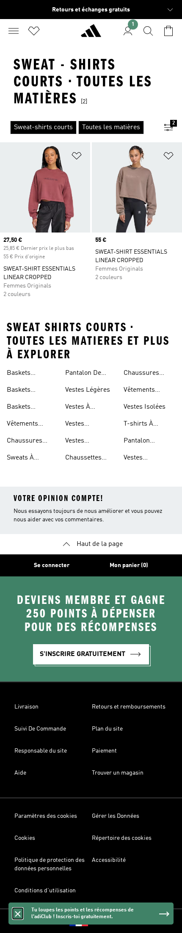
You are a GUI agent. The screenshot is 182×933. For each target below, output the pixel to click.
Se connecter (51, 565)
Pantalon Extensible (139, 441)
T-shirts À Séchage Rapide (147, 425)
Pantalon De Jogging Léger (86, 374)
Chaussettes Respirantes (83, 458)
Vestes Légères (87, 390)
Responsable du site (40, 751)
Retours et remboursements (128, 707)
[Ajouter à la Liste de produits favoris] (76, 157)
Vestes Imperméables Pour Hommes (87, 425)
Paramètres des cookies (45, 816)
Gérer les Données (115, 816)
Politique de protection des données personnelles (49, 864)
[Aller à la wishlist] (34, 31)
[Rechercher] (148, 31)
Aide (20, 773)
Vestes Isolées (144, 407)
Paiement (104, 751)
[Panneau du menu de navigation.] (13, 31)
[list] (77, 127)
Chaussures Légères (24, 441)
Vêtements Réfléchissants (146, 391)
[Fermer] (18, 913)
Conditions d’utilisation (45, 891)
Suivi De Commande (40, 729)
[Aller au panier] (168, 31)
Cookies (24, 838)
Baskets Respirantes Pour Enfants (26, 408)
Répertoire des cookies (122, 838)
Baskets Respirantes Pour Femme (26, 374)
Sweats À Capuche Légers (31, 458)
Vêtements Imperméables (28, 425)
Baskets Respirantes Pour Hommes (28, 391)
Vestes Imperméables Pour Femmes (87, 441)
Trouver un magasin (117, 773)
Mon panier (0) (129, 565)
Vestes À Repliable (79, 408)
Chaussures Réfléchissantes (147, 374)
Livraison (26, 707)
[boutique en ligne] (91, 34)
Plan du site (107, 729)
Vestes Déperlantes (142, 458)
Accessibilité (109, 860)
